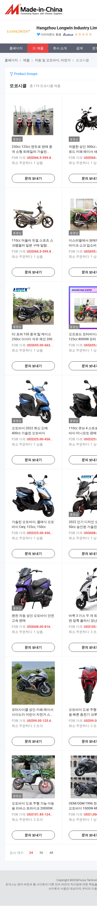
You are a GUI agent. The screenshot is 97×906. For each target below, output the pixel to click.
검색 (79, 48)
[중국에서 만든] (34, 9)
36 (41, 852)
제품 (40, 48)
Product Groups (25, 73)
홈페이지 (16, 48)
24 (31, 853)
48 (51, 852)
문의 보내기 (33, 178)
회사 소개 (60, 48)
